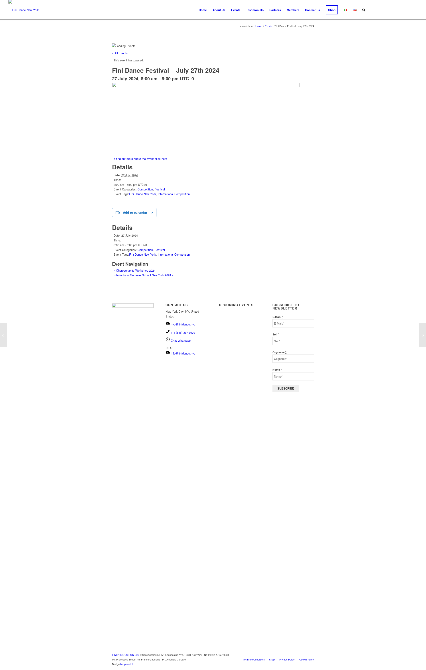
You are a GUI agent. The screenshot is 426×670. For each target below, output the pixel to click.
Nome (277, 370)
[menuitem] (203, 10)
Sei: (275, 334)
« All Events (120, 53)
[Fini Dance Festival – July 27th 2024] (3, 335)
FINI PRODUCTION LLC (125, 654)
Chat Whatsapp (181, 340)
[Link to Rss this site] (414, 9)
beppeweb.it (126, 664)
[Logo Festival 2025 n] (23, 10)
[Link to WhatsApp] (407, 9)
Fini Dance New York (142, 194)
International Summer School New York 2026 (238, 335)
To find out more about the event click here (139, 159)
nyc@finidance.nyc (183, 324)
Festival (160, 189)
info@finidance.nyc (183, 353)
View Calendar (229, 366)
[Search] (363, 10)
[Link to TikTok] (401, 9)
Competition (145, 189)
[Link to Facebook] (381, 9)
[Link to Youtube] (394, 9)
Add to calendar (135, 212)
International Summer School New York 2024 (144, 275)
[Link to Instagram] (387, 9)
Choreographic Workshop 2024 (134, 270)
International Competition (174, 194)
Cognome (279, 352)
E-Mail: (277, 317)
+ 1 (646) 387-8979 (183, 332)
